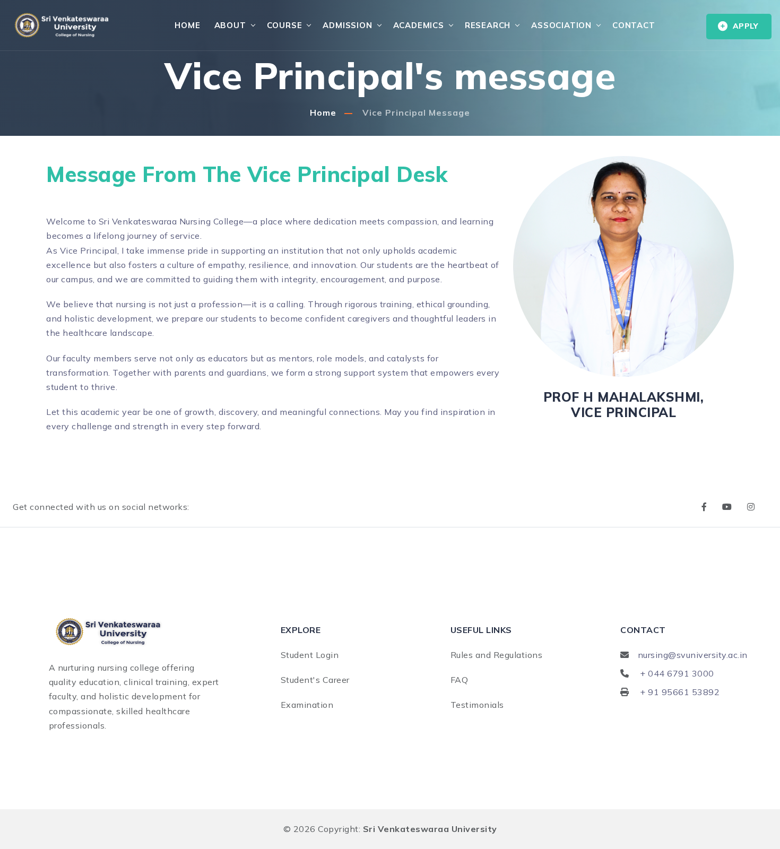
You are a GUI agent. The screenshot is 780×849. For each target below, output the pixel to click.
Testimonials (477, 704)
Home (187, 25)
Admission (347, 25)
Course (284, 25)
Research (487, 25)
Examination (307, 704)
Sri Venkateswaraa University (430, 829)
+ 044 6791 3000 (677, 673)
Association (561, 25)
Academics (418, 25)
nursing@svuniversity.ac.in (693, 654)
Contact (633, 25)
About (230, 25)
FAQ (459, 679)
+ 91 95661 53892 (680, 692)
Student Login (310, 654)
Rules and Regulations (496, 654)
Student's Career (315, 679)
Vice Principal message (416, 112)
